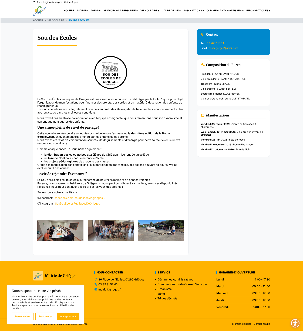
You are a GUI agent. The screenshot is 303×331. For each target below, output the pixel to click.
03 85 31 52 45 (107, 284)
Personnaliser (23, 316)
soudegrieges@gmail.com (223, 47)
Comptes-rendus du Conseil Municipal (182, 284)
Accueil (69, 10)
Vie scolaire (56, 20)
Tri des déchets (167, 298)
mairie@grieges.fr (110, 289)
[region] (45, 304)
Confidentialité (262, 323)
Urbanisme (164, 289)
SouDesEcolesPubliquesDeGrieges (77, 203)
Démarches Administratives (175, 279)
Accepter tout (68, 316)
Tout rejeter (45, 316)
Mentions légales (241, 323)
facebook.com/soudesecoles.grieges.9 (80, 198)
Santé (161, 293)
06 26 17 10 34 (215, 43)
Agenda (95, 10)
